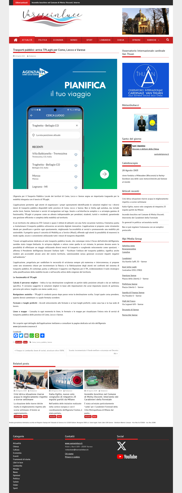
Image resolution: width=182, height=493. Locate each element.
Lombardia (105, 40)
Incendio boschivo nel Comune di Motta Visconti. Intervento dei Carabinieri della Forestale (70, 2)
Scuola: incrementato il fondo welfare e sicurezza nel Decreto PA (93, 352)
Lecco (38, 342)
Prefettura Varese (129, 284)
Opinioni (136, 40)
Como (34, 342)
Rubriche (151, 40)
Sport (89, 40)
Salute (16, 482)
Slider (15, 485)
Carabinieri (127, 258)
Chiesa (120, 40)
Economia (58, 40)
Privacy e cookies (72, 457)
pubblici (43, 342)
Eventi (16, 456)
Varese (49, 342)
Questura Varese (129, 275)
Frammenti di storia (21, 459)
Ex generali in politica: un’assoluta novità (140, 222)
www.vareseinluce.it (73, 443)
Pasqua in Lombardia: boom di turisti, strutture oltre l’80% (40, 350)
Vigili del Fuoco (128, 301)
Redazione (32, 56)
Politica (42, 40)
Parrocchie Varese (129, 315)
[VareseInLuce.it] (15, 39)
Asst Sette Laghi (129, 267)
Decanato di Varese (130, 309)
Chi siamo (69, 454)
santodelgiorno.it (161, 154)
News (25, 342)
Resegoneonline (129, 249)
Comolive (126, 252)
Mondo (73, 40)
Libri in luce (18, 462)
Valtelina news (128, 246)
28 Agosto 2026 (21, 391)
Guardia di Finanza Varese (133, 292)
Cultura (16, 450)
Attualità (27, 40)
